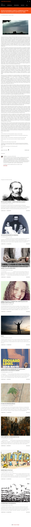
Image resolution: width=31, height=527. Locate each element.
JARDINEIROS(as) (9, 5)
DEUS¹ (2, 336)
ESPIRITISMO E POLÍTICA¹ (7, 470)
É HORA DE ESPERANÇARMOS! (8, 403)
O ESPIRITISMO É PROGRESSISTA (8, 503)
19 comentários (8, 412)
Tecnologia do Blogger (16, 524)
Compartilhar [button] (3, 210)
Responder (5, 165)
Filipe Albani (5, 156)
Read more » (28, 210)
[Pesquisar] (27, 1)
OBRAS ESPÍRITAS (16, 5)
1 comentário (8, 379)
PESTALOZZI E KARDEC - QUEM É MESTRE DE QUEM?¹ (13, 201)
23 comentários (8, 344)
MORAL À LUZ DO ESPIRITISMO (8, 268)
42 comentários (8, 311)
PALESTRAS (22, 5)
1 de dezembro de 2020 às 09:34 (11, 156)
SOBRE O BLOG (3, 5)
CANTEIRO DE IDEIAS (6, 1)
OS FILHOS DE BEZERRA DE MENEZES (9, 235)
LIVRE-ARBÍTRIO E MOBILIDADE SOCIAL (10, 437)
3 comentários (8, 210)
